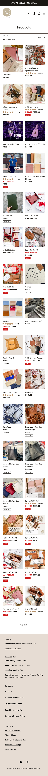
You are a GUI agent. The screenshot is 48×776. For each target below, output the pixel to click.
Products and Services (14, 698)
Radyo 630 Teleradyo (13, 745)
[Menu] (44, 13)
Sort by (6, 35)
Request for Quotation (13, 648)
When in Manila (10, 735)
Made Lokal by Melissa (19, 768)
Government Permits (13, 704)
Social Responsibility (13, 710)
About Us (8, 691)
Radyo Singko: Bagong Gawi (15, 740)
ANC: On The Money (13, 730)
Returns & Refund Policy (15, 716)
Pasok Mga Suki (11, 749)
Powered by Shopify (34, 768)
